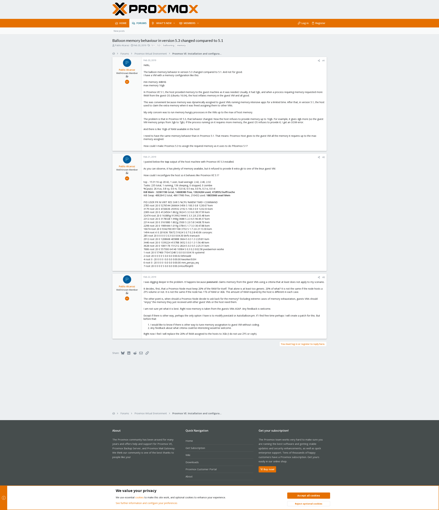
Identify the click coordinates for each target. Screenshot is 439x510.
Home (189, 440)
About (189, 476)
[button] (174, 23)
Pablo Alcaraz (122, 45)
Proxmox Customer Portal (201, 469)
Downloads (192, 462)
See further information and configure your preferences (146, 503)
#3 (323, 277)
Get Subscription (195, 448)
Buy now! (269, 469)
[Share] (319, 60)
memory (181, 45)
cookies (139, 497)
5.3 (158, 45)
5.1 (153, 45)
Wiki (188, 455)
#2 (323, 157)
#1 (323, 60)
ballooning (168, 45)
